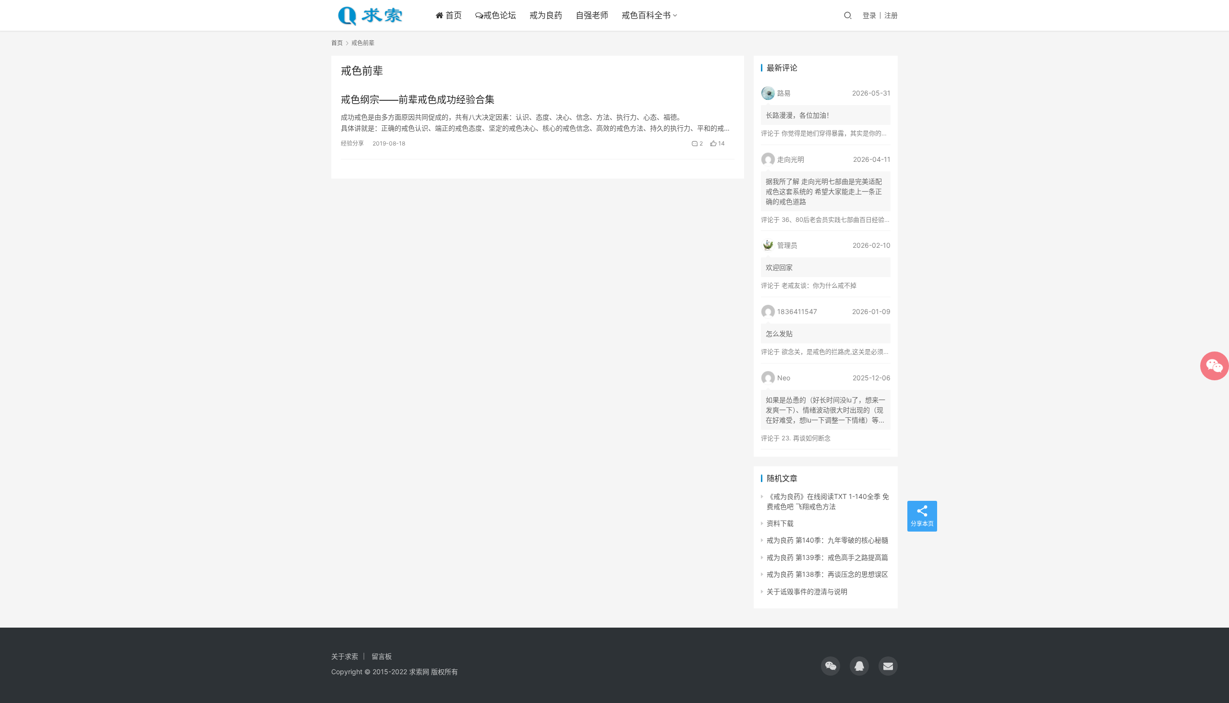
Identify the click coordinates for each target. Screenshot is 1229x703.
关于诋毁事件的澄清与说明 (807, 591)
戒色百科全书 (646, 15)
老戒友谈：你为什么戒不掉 (819, 285)
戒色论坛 (499, 15)
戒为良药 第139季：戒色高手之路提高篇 (827, 557)
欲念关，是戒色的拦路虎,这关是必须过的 (839, 351)
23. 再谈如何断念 (806, 438)
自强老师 (592, 15)
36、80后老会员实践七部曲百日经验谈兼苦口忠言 (852, 219)
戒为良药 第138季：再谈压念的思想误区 (827, 574)
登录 (869, 15)
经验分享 (352, 143)
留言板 (382, 656)
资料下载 (780, 523)
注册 (891, 15)
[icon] (830, 666)
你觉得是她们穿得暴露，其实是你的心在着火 (844, 133)
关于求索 (344, 656)
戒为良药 (546, 15)
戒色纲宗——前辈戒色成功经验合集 (417, 100)
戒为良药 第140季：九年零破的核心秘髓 (827, 540)
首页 (452, 15)
